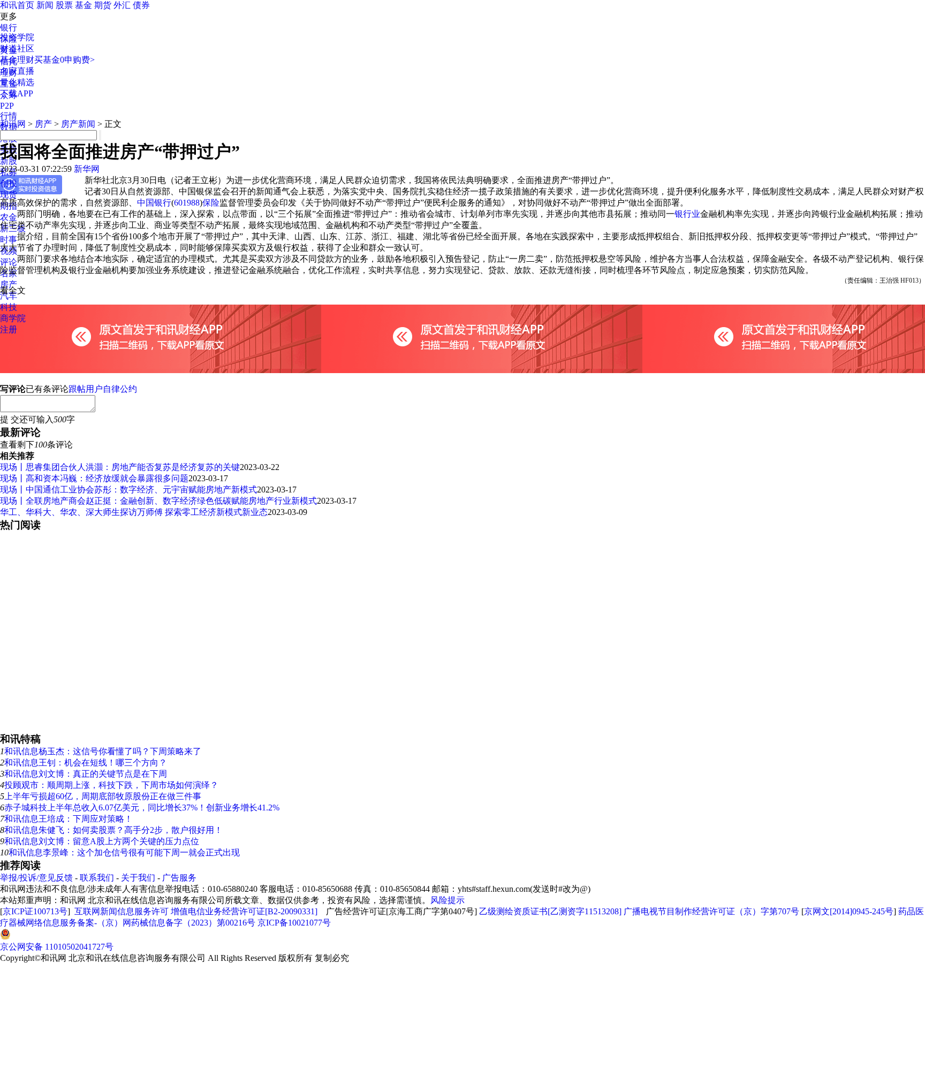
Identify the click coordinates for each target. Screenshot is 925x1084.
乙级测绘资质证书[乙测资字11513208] (550, 911)
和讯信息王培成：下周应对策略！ (68, 818)
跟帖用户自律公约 (103, 388)
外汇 (122, 5)
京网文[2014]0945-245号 (848, 911)
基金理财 (17, 59)
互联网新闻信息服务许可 (121, 911)
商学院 (13, 318)
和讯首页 (17, 5)
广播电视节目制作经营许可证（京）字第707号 (711, 911)
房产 (8, 284)
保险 (210, 202)
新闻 (45, 5)
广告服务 (179, 877)
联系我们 (97, 877)
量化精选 (17, 82)
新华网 (87, 168)
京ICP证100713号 (35, 911)
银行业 (687, 213)
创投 (8, 183)
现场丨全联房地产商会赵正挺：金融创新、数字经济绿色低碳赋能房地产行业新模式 (158, 500)
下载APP (16, 93)
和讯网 (13, 123)
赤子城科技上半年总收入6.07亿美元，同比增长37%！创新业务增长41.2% (141, 807)
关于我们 (138, 877)
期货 (102, 5)
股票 (64, 5)
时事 (8, 239)
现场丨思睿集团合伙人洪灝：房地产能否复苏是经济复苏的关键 (120, 467)
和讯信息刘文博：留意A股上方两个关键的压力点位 (101, 841)
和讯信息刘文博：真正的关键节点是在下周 (85, 773)
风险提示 (447, 900)
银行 (8, 27)
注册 (8, 329)
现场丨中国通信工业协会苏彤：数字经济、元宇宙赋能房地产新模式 (128, 489)
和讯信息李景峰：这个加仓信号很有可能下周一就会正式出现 (124, 852)
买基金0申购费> (64, 59)
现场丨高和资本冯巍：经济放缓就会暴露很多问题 (94, 478)
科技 (8, 307)
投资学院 (17, 37)
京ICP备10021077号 (294, 922)
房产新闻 (78, 123)
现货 (8, 194)
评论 (8, 262)
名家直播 (17, 70)
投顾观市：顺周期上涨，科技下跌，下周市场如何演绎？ (111, 785)
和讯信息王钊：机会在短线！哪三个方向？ (85, 762)
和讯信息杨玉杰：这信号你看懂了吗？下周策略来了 (102, 751)
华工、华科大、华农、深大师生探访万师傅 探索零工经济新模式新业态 (134, 512)
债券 (141, 5)
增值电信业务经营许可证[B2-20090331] (244, 911)
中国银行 (154, 202)
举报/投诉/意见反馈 (36, 877)
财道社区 (17, 48)
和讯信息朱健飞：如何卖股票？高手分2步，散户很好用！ (113, 830)
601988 (187, 202)
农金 (8, 217)
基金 (83, 5)
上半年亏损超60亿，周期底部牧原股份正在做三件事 (102, 796)
